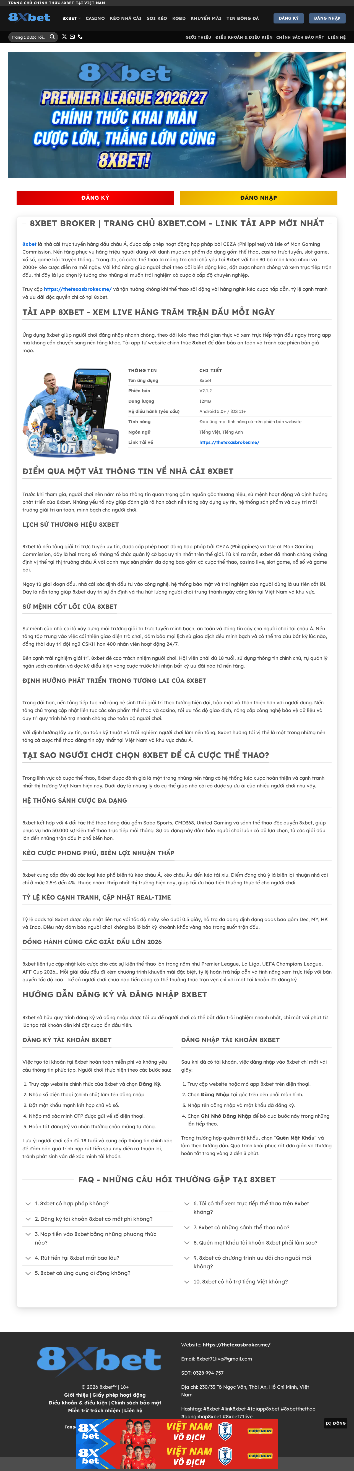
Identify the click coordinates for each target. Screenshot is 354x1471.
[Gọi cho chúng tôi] (80, 37)
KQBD (179, 18)
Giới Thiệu (199, 37)
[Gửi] (52, 37)
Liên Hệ (337, 37)
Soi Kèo (157, 18)
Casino (95, 18)
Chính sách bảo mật (136, 1402)
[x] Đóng (336, 1423)
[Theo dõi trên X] (64, 37)
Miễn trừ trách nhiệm (94, 1410)
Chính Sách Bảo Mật (300, 37)
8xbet (70, 18)
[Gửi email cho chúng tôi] (72, 37)
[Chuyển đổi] (28, 1204)
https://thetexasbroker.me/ (78, 289)
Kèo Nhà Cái (126, 18)
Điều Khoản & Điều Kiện (243, 37)
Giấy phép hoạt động (119, 1395)
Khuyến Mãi (206, 18)
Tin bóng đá (243, 18)
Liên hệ (133, 1410)
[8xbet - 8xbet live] (31, 18)
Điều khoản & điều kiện (78, 1402)
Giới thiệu (76, 1395)
